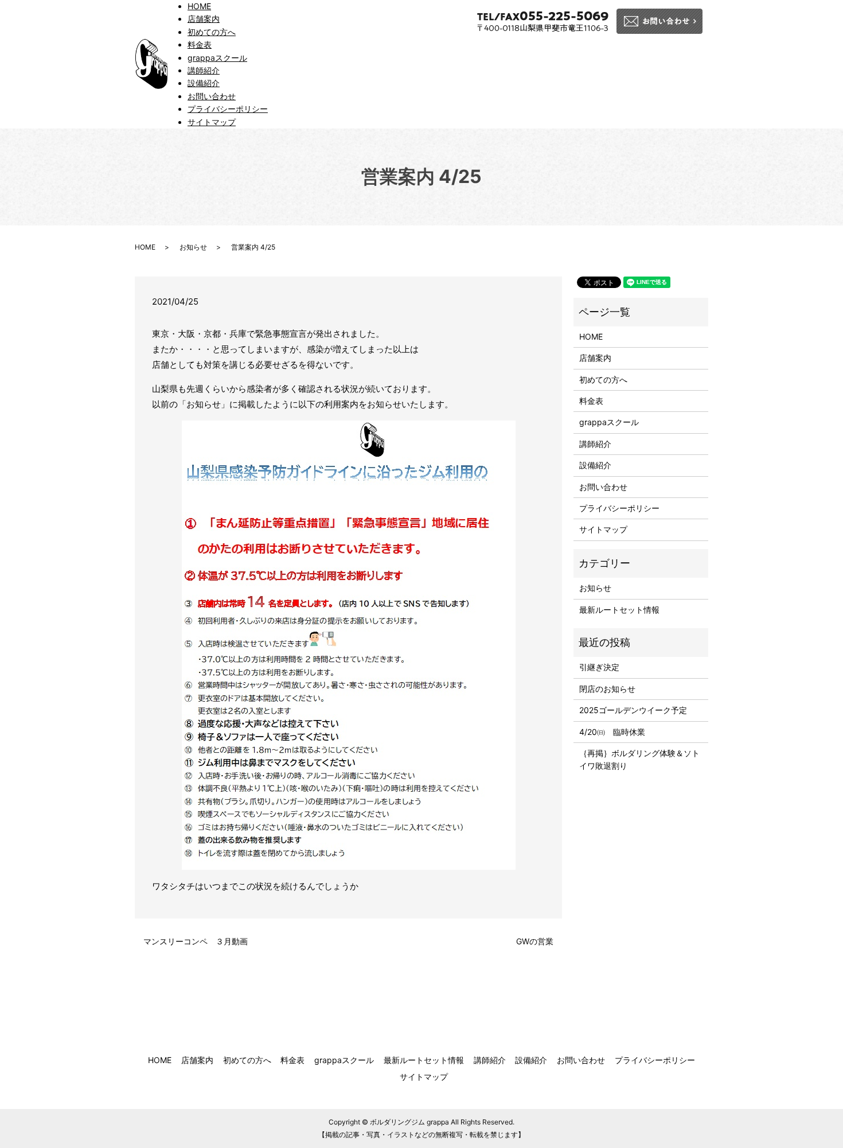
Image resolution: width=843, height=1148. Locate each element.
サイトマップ (212, 122)
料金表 (200, 44)
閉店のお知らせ (607, 689)
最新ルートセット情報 (619, 609)
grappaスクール (217, 58)
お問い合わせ (212, 96)
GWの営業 (534, 941)
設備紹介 (204, 83)
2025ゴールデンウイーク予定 (633, 710)
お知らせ (193, 247)
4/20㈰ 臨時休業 (612, 732)
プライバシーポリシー (228, 109)
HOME (199, 6)
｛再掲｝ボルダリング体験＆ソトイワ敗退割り (639, 759)
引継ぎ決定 (599, 667)
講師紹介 (204, 70)
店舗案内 (204, 19)
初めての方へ (212, 32)
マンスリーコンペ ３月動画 (195, 941)
